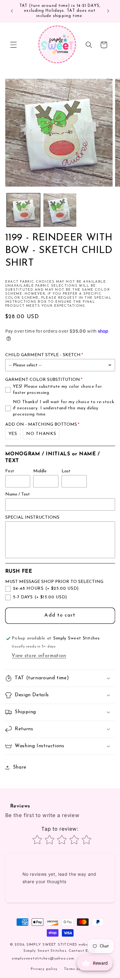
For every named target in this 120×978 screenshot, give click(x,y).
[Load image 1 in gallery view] (23, 210)
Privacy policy (44, 969)
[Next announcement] (108, 11)
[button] (13, 44)
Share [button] (19, 767)
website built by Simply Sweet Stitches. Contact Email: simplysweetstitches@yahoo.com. (61, 952)
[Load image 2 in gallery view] (60, 210)
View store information (39, 655)
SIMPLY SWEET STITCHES (51, 944)
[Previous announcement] (12, 11)
